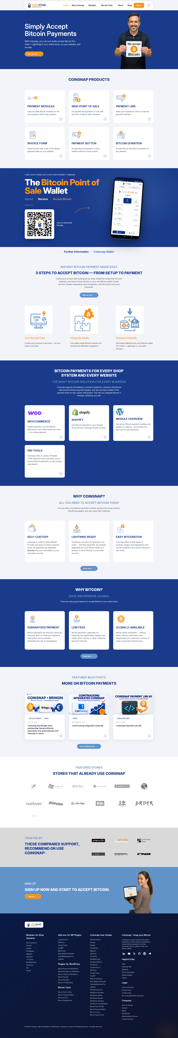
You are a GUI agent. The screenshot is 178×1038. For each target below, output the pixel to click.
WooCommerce (31, 943)
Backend (125, 969)
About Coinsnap (127, 1005)
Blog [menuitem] (130, 5)
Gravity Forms (62, 945)
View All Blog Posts (87, 746)
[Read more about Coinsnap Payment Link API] (149, 736)
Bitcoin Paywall (63, 977)
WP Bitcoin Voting (96, 995)
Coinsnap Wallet (104, 251)
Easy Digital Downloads (66, 953)
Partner (124, 978)
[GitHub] (139, 954)
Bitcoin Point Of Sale (97, 1006)
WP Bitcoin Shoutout (97, 1001)
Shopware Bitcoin (96, 962)
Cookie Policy (126, 993)
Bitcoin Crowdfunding (65, 982)
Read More (87, 656)
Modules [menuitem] (92, 5)
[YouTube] (129, 954)
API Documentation (128, 972)
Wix (27, 968)
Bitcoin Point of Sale (65, 992)
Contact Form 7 (63, 940)
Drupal (28, 970)
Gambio (28, 948)
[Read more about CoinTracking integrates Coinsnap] (105, 736)
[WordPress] (144, 954)
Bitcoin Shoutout (63, 980)
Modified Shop (31, 962)
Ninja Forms (62, 951)
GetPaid (60, 959)
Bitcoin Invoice (63, 998)
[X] (134, 954)
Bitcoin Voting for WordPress (68, 974)
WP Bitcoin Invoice (96, 990)
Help (123, 964)
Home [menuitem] (65, 5)
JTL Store (93, 956)
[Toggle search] (148, 5)
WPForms (61, 942)
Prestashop (30, 951)
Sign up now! (32, 54)
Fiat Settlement (35, 718)
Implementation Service (130, 1016)
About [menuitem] (120, 5)
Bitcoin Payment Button (66, 995)
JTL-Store (29, 959)
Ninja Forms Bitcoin (96, 979)
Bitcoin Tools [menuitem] (107, 5)
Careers (124, 1008)
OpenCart (93, 953)
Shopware (29, 965)
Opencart (29, 957)
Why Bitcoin (126, 1013)
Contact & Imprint (127, 1019)
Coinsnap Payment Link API (128, 725)
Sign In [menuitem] (139, 5)
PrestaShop (94, 948)
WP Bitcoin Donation (97, 992)
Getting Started (127, 975)
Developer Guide (123, 718)
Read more (87, 568)
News (46, 718)
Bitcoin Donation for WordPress (68, 971)
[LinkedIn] (124, 954)
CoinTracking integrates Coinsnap (87, 725)
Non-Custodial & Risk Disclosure (133, 996)
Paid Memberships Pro (65, 956)
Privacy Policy (126, 990)
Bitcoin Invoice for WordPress (68, 969)
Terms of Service (128, 987)
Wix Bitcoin (94, 965)
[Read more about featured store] (34, 786)
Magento (29, 954)
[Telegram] (150, 954)
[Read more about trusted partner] (98, 840)
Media (124, 1011)
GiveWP (60, 948)
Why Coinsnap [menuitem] (78, 5)
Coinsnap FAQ (126, 967)
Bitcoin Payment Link (65, 1000)
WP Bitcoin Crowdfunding (98, 1004)
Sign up (31, 896)
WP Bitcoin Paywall (96, 998)
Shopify (29, 945)
